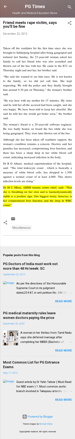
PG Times (35, 6)
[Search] (69, 8)
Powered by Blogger (40, 416)
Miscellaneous (21, 227)
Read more (63, 301)
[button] (69, 24)
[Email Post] (13, 220)
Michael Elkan (45, 424)
